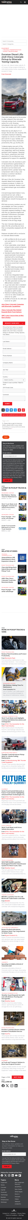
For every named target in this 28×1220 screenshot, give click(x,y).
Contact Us (5, 1213)
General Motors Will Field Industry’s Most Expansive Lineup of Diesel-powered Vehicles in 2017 (8, 559)
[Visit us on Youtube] (16, 1175)
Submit (7, 403)
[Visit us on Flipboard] (20, 1175)
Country (5, 376)
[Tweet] (15, 410)
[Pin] (19, 410)
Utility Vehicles (6, 825)
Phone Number (7, 355)
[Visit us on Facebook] (3, 1085)
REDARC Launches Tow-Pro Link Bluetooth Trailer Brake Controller (13, 897)
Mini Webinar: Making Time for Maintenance (9, 495)
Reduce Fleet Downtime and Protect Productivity (14, 654)
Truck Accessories (7, 860)
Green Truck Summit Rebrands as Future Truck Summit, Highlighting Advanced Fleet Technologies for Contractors (9, 527)
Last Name (6, 341)
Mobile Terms (6, 477)
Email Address (7, 348)
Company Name (8, 362)
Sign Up (7, 480)
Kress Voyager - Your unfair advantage (9, 517)
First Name (6, 334)
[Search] (20, 2)
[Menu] (24, 2)
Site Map (21, 1215)
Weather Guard (10, 868)
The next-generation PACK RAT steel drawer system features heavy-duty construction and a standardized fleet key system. (14, 872)
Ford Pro (7, 1034)
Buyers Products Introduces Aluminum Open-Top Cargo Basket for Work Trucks (13, 931)
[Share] (7, 410)
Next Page (17, 1077)
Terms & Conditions (11, 1215)
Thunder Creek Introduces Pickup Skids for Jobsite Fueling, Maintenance (13, 756)
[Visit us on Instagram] (11, 1085)
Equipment (5, 48)
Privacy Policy (18, 477)
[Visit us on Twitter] (7, 1085)
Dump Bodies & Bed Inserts (9, 752)
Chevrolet (8, 74)
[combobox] (14, 41)
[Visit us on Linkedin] (16, 1085)
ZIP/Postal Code (8, 387)
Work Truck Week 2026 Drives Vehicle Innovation (12, 828)
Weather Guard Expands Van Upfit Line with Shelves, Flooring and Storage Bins (13, 996)
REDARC (7, 901)
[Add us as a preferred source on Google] (23, 410)
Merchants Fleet (10, 658)
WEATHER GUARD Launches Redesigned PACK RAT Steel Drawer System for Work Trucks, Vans (14, 863)
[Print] (3, 410)
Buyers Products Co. (11, 935)
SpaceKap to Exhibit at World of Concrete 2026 (12, 965)
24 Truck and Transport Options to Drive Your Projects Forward (13, 1063)
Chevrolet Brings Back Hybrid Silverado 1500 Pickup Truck (9, 569)
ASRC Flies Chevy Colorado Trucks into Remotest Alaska (9, 580)
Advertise (13, 1213)
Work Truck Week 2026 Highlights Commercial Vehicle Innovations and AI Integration (9, 505)
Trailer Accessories (8, 894)
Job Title (6, 369)
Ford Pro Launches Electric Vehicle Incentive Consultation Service (13, 1030)
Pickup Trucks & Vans (10, 51)
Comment (6, 394)
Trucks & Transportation (12, 50)
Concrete (5, 962)
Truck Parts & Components (10, 927)
